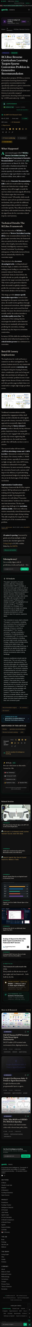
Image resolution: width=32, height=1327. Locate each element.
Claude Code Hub (6, 1185)
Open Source (5, 1195)
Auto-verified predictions (9, 1297)
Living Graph (7, 543)
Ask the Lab (4, 1244)
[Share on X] (6, 129)
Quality (3, 1259)
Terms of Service (6, 1286)
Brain (2, 1239)
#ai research (6, 710)
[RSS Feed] (4, 1175)
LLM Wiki (4, 1229)
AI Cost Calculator (6, 1217)
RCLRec (25, 153)
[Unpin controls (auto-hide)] (29, 1324)
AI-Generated (16, 122)
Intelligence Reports (7, 1207)
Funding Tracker (6, 1205)
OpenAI (23, 1308)
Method (3, 1247)
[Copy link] (12, 132)
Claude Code (15, 1308)
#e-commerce (23, 707)
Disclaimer (4, 1289)
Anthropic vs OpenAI (9, 1316)
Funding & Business (7, 1192)
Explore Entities (5, 1227)
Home (3, 29)
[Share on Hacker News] (10, 129)
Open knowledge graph (23, 1297)
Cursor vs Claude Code (22, 1316)
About (3, 1269)
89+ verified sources (22, 1295)
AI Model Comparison (7, 1220)
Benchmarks (17, 1313)
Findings (3, 1242)
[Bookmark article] (25, 1032)
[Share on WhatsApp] (22, 129)
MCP (20, 1311)
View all (28, 1010)
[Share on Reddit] (13, 129)
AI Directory (25, 1313)
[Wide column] (29, 1317)
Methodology (5, 1276)
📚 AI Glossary (5, 1232)
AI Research (9, 29)
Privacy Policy (5, 1284)
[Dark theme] (29, 1320)
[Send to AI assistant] (6, 132)
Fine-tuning (27, 1311)
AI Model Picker (6, 1222)
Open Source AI (13, 1311)
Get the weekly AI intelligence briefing (15, 753)
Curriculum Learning (23, 233)
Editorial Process (6, 1274)
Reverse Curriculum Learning (15, 155)
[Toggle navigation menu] (29, 9)
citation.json (4, 528)
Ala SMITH (27, 527)
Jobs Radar (4, 1212)
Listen (23, 21)
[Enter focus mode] (29, 1309)
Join (25, 1324)
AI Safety (10, 1313)
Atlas (2, 1257)
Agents (3, 1224)
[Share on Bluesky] (16, 129)
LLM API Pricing (6, 1308)
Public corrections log (16, 1300)
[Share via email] (26, 129)
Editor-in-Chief (5, 1271)
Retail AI (3, 1187)
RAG (5, 1313)
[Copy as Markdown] (9, 132)
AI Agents (5, 1311)
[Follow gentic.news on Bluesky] (2, 1175)
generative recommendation (17, 729)
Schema (3, 1262)
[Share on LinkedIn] (19, 129)
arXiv (27, 161)
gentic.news (9, 527)
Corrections (4, 1279)
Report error (6, 125)
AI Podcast (4, 1210)
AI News (3, 1182)
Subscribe (24, 569)
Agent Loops (5, 1215)
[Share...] (2, 132)
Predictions (4, 1202)
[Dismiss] (28, 22)
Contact (3, 1281)
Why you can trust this (10, 550)
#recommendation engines (10, 707)
